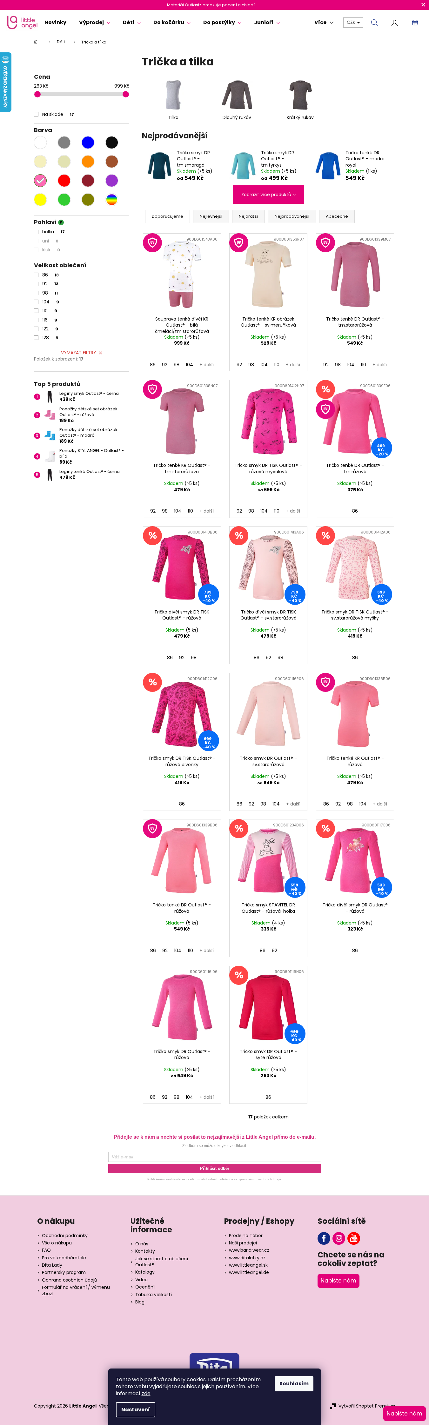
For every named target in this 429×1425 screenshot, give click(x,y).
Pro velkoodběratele (64, 1258)
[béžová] (64, 161)
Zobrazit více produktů (266, 194)
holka (53, 232)
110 (49, 311)
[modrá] (88, 142)
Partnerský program (64, 1272)
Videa (141, 1280)
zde (146, 1393)
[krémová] (40, 161)
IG (338, 1238)
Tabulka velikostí (153, 1295)
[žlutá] (40, 199)
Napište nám (338, 1280)
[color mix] (111, 199)
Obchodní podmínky (65, 1236)
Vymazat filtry (78, 352)
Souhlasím (294, 1383)
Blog (139, 1302)
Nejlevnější (211, 216)
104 (50, 302)
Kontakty (145, 1251)
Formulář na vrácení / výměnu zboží (76, 1290)
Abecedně (337, 216)
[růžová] (40, 180)
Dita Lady (52, 1265)
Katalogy (145, 1272)
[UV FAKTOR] (182, 273)
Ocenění (145, 1287)
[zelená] (64, 199)
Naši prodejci (243, 1243)
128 (50, 338)
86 (50, 275)
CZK (352, 22)
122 (50, 329)
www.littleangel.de (249, 1272)
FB (324, 1238)
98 (50, 293)
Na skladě (58, 114)
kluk (51, 250)
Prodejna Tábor (246, 1236)
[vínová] (88, 180)
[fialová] (111, 180)
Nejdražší (248, 216)
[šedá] (64, 142)
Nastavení (135, 1409)
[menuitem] (55, 22)
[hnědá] (111, 161)
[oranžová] (88, 161)
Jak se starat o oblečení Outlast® (161, 1262)
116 (49, 320)
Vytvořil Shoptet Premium (367, 1406)
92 (50, 284)
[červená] (64, 180)
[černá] (111, 142)
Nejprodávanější (292, 216)
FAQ (46, 1250)
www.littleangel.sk (248, 1265)
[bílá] (40, 142)
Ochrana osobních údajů (69, 1280)
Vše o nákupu (57, 1243)
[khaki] (88, 199)
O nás (141, 1244)
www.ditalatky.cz (247, 1258)
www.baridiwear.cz (249, 1250)
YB (353, 1238)
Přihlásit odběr (214, 1168)
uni (50, 241)
